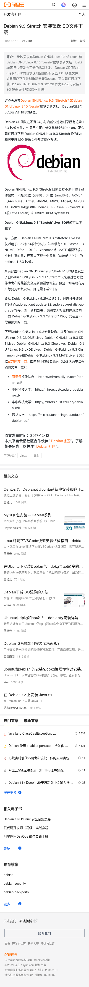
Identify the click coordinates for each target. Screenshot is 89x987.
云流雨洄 (9, 656)
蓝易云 (8, 502)
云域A (7, 605)
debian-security (15, 883)
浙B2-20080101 (48, 970)
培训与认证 (48, 943)
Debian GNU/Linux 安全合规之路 (27, 819)
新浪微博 (25, 921)
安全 (36, 455)
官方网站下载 (17, 361)
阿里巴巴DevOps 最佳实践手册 (26, 836)
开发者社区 (19, 943)
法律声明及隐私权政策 (18, 960)
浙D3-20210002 (45, 975)
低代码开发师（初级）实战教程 (26, 827)
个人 (82, 14)
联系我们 (44, 933)
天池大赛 (33, 943)
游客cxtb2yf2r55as (15, 708)
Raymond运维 (12, 528)
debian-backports (16, 892)
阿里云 (16, 377)
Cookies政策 (42, 960)
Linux (23, 455)
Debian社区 (60, 441)
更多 (7, 848)
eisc (6, 682)
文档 (7, 943)
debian (8, 874)
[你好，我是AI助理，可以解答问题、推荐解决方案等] (63, 5)
